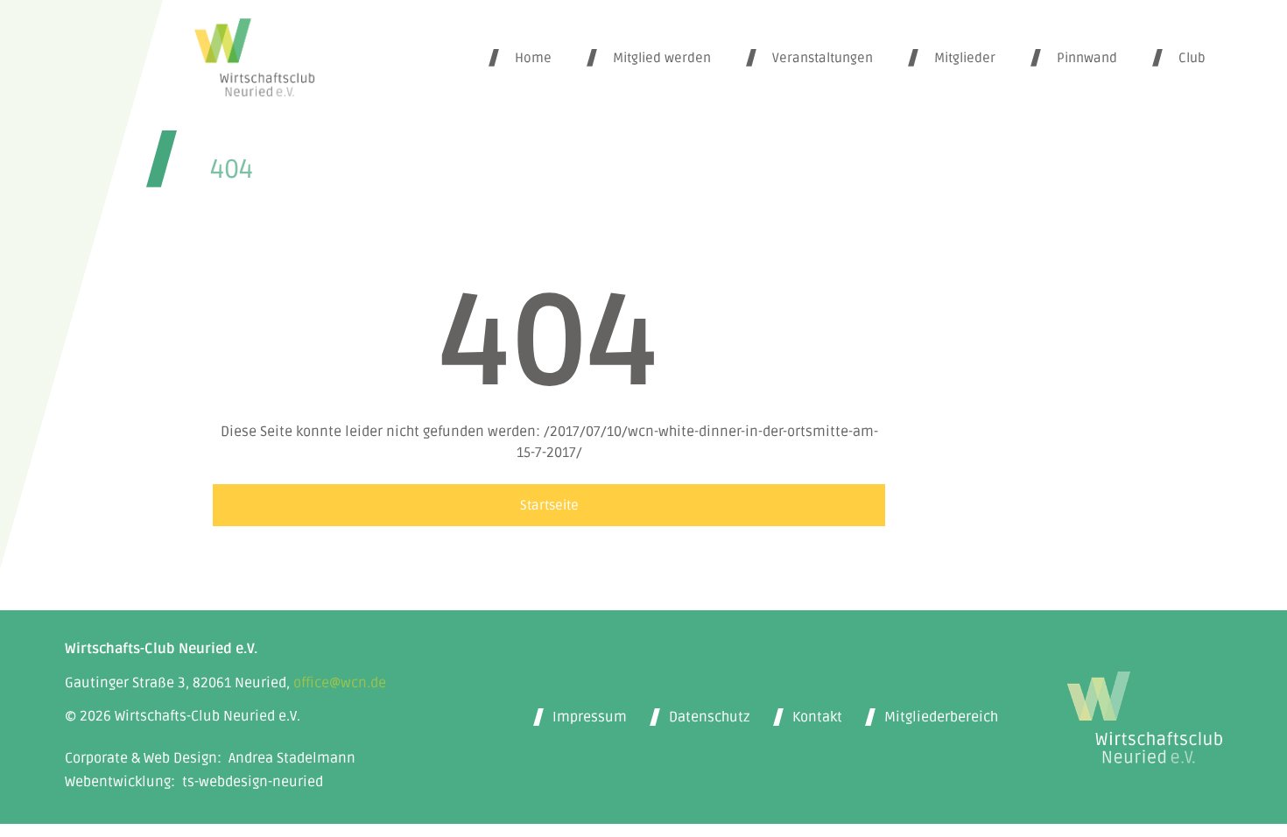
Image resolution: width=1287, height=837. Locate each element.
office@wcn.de (339, 683)
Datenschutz (709, 717)
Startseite (549, 505)
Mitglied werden (662, 58)
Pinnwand (1087, 58)
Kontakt (817, 717)
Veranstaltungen (822, 58)
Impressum (589, 717)
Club (1192, 58)
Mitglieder (964, 58)
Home (533, 58)
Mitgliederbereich (941, 717)
